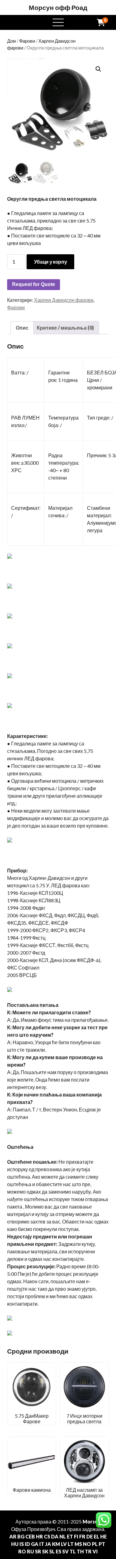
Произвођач (41, 1529)
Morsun (92, 1521)
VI (95, 1551)
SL (52, 1551)
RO (22, 1551)
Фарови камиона (32, 1490)
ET (70, 1536)
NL (62, 1536)
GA (34, 1544)
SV (65, 1551)
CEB (30, 1536)
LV (64, 1544)
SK (45, 1551)
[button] (98, 69)
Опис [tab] (22, 328)
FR (82, 1536)
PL (95, 1544)
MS (78, 1544)
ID (27, 1544)
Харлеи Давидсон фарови (63, 300)
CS (47, 1536)
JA (48, 1544)
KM (56, 1544)
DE (89, 1536)
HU (15, 1544)
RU (30, 1551)
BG (20, 1536)
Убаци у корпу (50, 262)
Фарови (27, 41)
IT (41, 1544)
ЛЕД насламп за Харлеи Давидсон (84, 1492)
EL (96, 1536)
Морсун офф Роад (58, 7)
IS (21, 1544)
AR (12, 1536)
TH (80, 1551)
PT (102, 1544)
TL (73, 1551)
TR (88, 1551)
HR (39, 1536)
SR (38, 1551)
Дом (11, 41)
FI (76, 1536)
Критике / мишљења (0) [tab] (65, 328)
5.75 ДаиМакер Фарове (32, 1418)
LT (71, 1544)
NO (87, 1544)
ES (58, 1551)
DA (54, 1536)
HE (103, 1536)
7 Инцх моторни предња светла (84, 1418)
